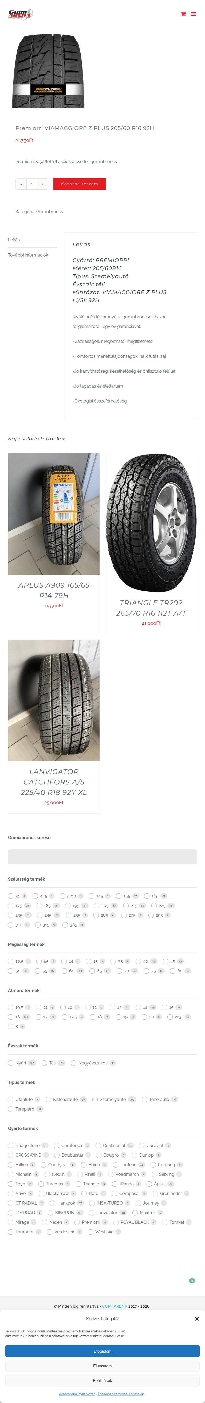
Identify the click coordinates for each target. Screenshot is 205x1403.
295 (159, 915)
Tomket (176, 1222)
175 (18, 905)
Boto (93, 1193)
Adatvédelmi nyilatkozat (77, 1394)
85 (46, 961)
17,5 (73, 1016)
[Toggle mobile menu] (194, 14)
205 (105, 905)
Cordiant (155, 1145)
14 (71, 961)
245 (48, 915)
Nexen (55, 1222)
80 (180, 970)
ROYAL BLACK (135, 1222)
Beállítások (102, 1380)
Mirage (22, 1222)
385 (73, 924)
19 (125, 1016)
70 (126, 970)
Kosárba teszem (79, 183)
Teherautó (159, 1099)
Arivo (20, 1193)
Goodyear (58, 1164)
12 (95, 1007)
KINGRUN (64, 1212)
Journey (151, 1203)
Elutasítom (102, 1366)
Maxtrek (148, 1212)
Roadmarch (127, 1174)
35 (120, 961)
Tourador (24, 1231)
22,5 (179, 1016)
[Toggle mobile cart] (183, 14)
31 (17, 895)
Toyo (20, 1183)
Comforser (72, 1145)
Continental (114, 1145)
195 (76, 905)
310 (18, 924)
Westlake (104, 1231)
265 (104, 915)
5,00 (71, 895)
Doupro (111, 1155)
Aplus (159, 1183)
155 (127, 895)
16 (17, 1016)
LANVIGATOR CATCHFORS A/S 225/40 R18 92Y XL (54, 782)
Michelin (23, 1174)
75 (153, 970)
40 (145, 961)
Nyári (20, 1063)
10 (70, 1007)
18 (99, 1016)
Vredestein (64, 1231)
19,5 (19, 1007)
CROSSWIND (28, 1155)
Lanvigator (106, 1212)
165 (155, 895)
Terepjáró (24, 1109)
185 (47, 905)
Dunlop (146, 1155)
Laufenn (128, 1164)
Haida (94, 1164)
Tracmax (54, 1183)
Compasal (129, 1193)
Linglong (166, 1164)
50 (18, 970)
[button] (197, 1318)
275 (132, 915)
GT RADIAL (26, 1203)
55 (44, 970)
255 (76, 915)
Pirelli (90, 1174)
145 (99, 895)
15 (95, 961)
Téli (52, 1063)
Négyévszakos (93, 1063)
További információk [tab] (28, 255)
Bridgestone (27, 1145)
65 (99, 970)
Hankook (66, 1203)
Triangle (91, 1183)
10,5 (19, 961)
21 (46, 1007)
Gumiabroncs (49, 211)
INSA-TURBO (110, 1203)
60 (71, 970)
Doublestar (73, 1155)
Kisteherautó (65, 1099)
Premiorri (91, 1222)
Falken (21, 1164)
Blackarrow (57, 1193)
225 (162, 905)
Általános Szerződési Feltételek (120, 1394)
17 (45, 1016)
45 (172, 961)
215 (134, 905)
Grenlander (171, 1193)
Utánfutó (24, 1099)
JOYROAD (25, 1212)
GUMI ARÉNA (114, 1306)
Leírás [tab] (14, 239)
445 (43, 895)
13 (119, 1007)
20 (151, 1016)
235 (18, 915)
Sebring (166, 1174)
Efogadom (103, 1351)
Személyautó (113, 1099)
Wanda (127, 1183)
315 (46, 924)
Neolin (58, 1174)
